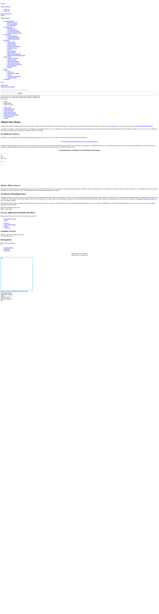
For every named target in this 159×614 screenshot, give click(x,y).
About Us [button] (6, 70)
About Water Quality (12, 58)
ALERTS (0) (8, 13)
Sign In (2, 13)
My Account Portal (12, 24)
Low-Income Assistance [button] (13, 31)
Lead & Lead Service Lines (14, 64)
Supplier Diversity (12, 77)
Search (2, 82)
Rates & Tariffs (11, 52)
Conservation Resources (13, 37)
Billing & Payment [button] (12, 22)
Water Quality (7, 103)
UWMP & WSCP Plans (13, 39)
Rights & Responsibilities (14, 54)
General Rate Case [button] (12, 48)
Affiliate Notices (11, 43)
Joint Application (11, 51)
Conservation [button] (7, 34)
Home (5, 101)
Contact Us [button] (7, 79)
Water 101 (6, 9)
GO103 (9, 49)
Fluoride (9, 67)
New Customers (11, 25)
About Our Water (11, 60)
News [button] (5, 69)
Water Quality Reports (13, 61)
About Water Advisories (13, 63)
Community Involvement (13, 76)
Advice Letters (11, 42)
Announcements (11, 45)
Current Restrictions (12, 36)
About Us (9, 71)
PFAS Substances (12, 66)
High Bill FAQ (11, 28)
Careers (9, 74)
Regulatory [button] (7, 40)
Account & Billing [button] (9, 21)
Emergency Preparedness (13, 46)
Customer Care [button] (8, 27)
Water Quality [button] (7, 57)
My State (3, 3)
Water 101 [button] (6, 11)
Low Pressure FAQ (12, 30)
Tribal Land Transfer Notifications (16, 55)
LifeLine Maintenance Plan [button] (14, 33)
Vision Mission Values (13, 73)
